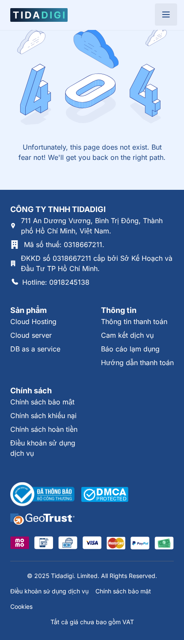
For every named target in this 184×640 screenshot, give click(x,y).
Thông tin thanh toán (134, 321)
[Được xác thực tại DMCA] (104, 494)
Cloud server (31, 335)
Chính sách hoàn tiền (43, 429)
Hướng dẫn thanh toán (137, 362)
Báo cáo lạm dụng (130, 349)
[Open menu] (166, 14)
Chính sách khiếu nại (43, 415)
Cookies (21, 606)
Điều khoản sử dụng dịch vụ (49, 591)
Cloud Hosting (33, 321)
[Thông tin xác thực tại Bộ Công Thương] (42, 494)
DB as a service (35, 349)
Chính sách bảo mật (42, 402)
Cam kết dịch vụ (127, 335)
